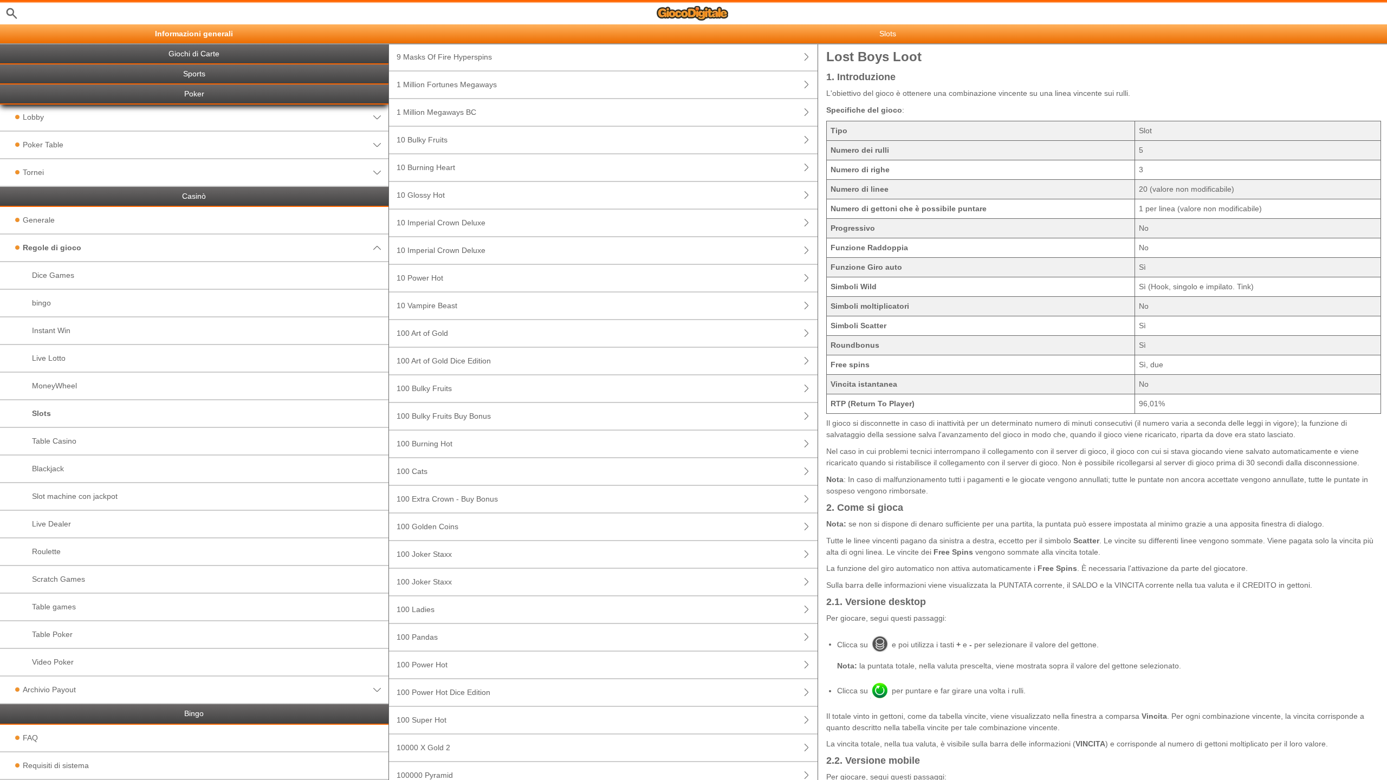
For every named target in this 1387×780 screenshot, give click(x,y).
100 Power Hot (422, 664)
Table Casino (54, 441)
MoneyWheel (54, 385)
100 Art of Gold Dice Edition (444, 360)
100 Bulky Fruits (424, 388)
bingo (41, 302)
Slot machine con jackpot (75, 496)
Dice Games (53, 275)
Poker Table (43, 144)
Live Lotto (49, 358)
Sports (194, 74)
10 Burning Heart (426, 167)
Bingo (194, 714)
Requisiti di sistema (56, 765)
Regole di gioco (52, 247)
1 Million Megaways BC (436, 112)
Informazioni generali (194, 34)
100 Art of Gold (422, 333)
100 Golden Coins (427, 526)
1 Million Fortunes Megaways (447, 84)
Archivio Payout (49, 689)
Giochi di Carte (193, 54)
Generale (39, 220)
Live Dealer (51, 523)
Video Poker (53, 662)
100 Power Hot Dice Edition (443, 692)
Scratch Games (58, 579)
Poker (194, 94)
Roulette (46, 551)
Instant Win (51, 330)
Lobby (33, 117)
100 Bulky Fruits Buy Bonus (444, 416)
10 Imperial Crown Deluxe (441, 222)
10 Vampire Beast (427, 305)
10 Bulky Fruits (422, 139)
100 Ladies (416, 609)
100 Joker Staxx (424, 554)
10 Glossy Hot (421, 195)
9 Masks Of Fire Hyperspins (444, 57)
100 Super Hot (421, 720)
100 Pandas (417, 637)
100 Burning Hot (424, 443)
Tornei (33, 172)
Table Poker (52, 634)
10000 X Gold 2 (423, 747)
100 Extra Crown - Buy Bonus (447, 499)
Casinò (194, 196)
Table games (54, 606)
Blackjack (48, 468)
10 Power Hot (420, 278)
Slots (41, 413)
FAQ (30, 737)
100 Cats (412, 471)
